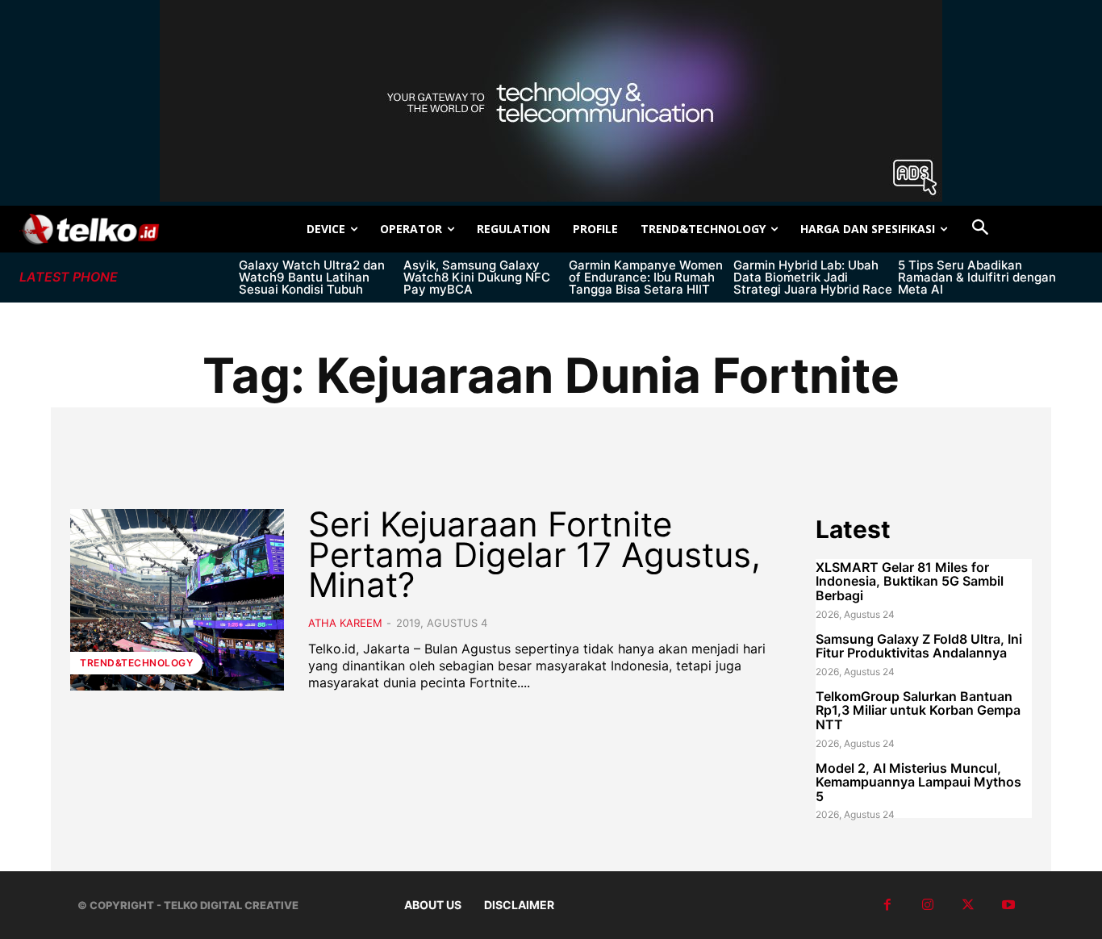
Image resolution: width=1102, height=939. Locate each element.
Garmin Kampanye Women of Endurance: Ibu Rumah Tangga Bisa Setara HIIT (646, 277)
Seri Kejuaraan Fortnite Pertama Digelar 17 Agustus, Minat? (534, 554)
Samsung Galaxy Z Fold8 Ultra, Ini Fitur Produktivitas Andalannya (919, 646)
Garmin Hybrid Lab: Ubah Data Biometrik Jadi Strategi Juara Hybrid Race (812, 277)
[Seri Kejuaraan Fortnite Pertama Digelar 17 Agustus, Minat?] (177, 600)
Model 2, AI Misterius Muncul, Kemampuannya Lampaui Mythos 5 (918, 782)
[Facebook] (887, 905)
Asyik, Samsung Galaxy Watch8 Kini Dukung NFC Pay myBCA (476, 277)
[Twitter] (968, 905)
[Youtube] (1008, 905)
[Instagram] (928, 905)
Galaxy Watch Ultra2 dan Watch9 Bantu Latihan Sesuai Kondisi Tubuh (312, 277)
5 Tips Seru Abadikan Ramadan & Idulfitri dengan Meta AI (977, 277)
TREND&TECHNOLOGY (136, 663)
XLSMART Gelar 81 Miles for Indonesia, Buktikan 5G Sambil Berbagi (910, 581)
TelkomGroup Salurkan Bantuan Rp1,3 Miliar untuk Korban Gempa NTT (918, 710)
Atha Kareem (345, 622)
